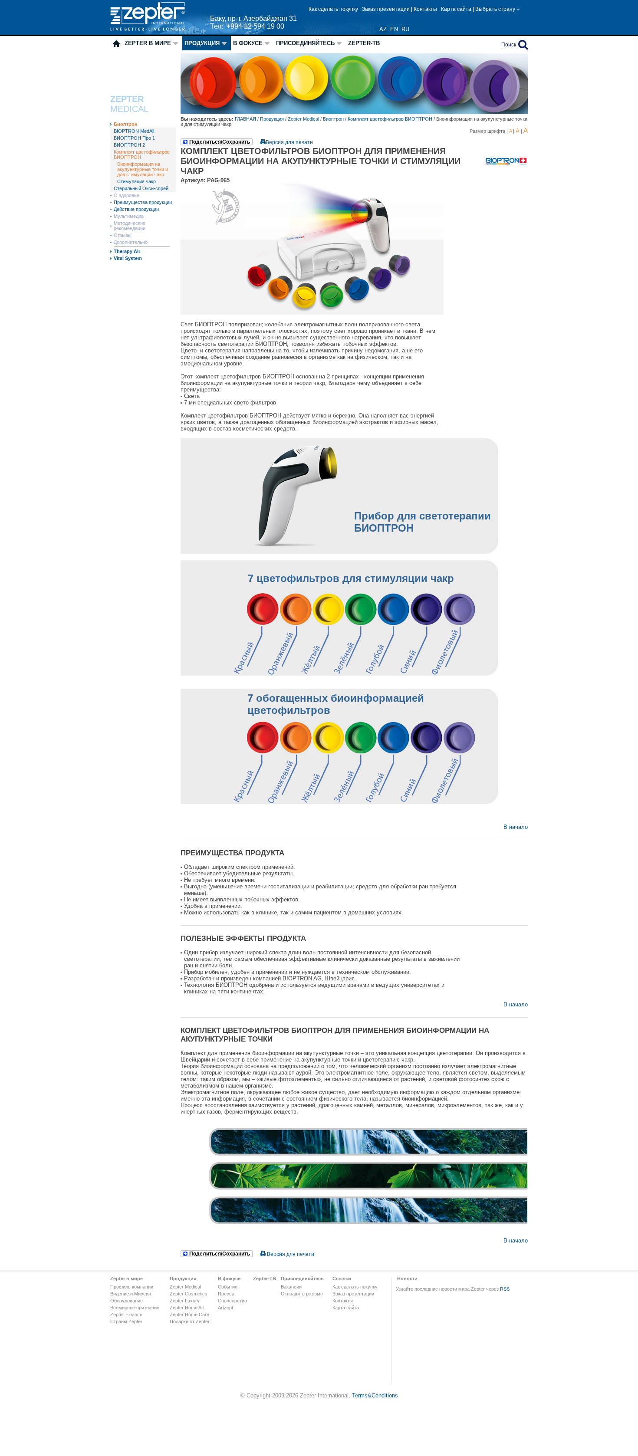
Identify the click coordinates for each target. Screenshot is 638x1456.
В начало (515, 827)
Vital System (128, 258)
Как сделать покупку (334, 9)
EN (394, 29)
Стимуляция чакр (136, 181)
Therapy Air (127, 251)
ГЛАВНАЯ (246, 119)
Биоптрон (126, 124)
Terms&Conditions (375, 1395)
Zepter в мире (148, 43)
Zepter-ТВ (364, 43)
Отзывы (123, 235)
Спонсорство (232, 1300)
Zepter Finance (126, 1314)
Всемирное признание (134, 1307)
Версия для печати (289, 142)
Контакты (426, 9)
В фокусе (248, 43)
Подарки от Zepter (190, 1321)
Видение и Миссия (130, 1293)
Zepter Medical (303, 119)
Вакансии (291, 1286)
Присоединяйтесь (305, 43)
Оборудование (126, 1300)
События (227, 1286)
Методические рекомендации (129, 225)
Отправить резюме (302, 1293)
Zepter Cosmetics (188, 1293)
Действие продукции (136, 209)
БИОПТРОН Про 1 (134, 138)
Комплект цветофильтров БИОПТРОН (390, 119)
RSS (505, 1289)
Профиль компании (131, 1286)
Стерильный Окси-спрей (141, 188)
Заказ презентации (386, 9)
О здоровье (126, 195)
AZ (383, 29)
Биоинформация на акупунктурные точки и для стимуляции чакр (142, 169)
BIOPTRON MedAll (134, 131)
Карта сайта (457, 9)
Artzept (225, 1307)
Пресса (226, 1293)
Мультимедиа (129, 216)
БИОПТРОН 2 (129, 145)
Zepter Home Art (187, 1307)
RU (405, 29)
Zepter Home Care (189, 1314)
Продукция (202, 43)
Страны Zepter (126, 1321)
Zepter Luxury (185, 1300)
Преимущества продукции (143, 202)
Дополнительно (131, 242)
